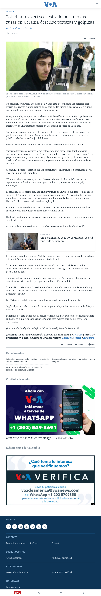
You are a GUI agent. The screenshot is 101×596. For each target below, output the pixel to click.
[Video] (61, 592)
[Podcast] (32, 526)
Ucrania (10, 11)
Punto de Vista (13, 587)
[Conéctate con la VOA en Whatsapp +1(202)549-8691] (50, 410)
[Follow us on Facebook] (8, 526)
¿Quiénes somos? (14, 558)
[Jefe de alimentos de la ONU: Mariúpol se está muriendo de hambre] (23, 241)
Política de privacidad (62, 558)
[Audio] (39, 592)
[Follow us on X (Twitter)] (14, 526)
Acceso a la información (17, 572)
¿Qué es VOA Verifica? (62, 572)
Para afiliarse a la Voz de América (21, 543)
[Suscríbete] (38, 526)
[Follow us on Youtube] (20, 526)
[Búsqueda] (83, 592)
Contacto (56, 543)
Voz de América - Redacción (19, 28)
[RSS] (26, 526)
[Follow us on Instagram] (44, 526)
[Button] (89, 38)
